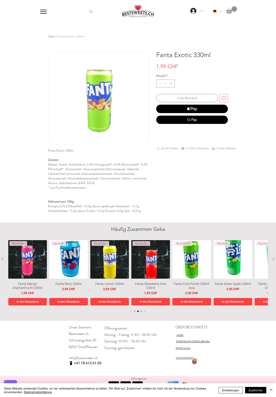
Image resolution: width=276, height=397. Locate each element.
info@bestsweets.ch (83, 358)
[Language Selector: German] (217, 11)
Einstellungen (230, 390)
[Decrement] (159, 83)
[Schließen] (271, 390)
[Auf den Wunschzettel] (224, 98)
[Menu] (43, 12)
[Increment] (171, 83)
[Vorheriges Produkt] (2, 259)
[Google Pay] (192, 120)
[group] (138, 273)
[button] (231, 10)
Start (51, 36)
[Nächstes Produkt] (273, 259)
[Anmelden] (193, 11)
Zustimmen (256, 390)
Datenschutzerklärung (38, 392)
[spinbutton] (165, 83)
